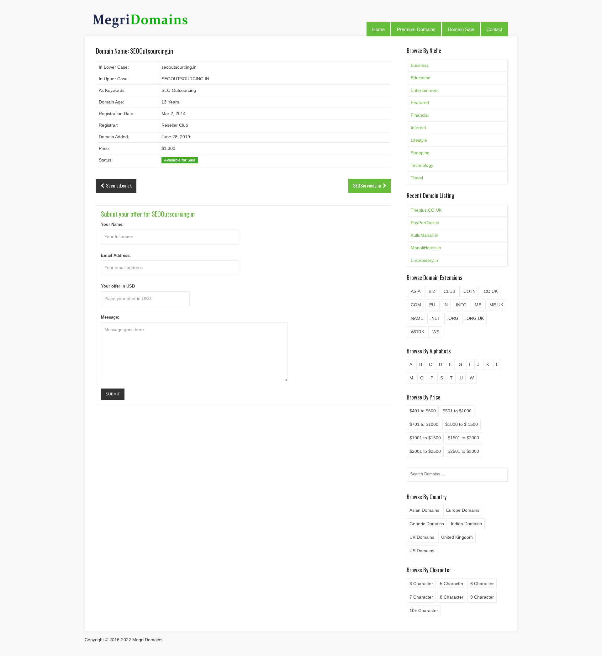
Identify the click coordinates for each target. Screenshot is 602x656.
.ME (477, 304)
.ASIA (414, 291)
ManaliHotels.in (426, 247)
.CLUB (448, 291)
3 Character (421, 583)
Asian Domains (424, 510)
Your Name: (112, 224)
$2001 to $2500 (425, 451)
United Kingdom (457, 537)
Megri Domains (147, 639)
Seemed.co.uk (119, 185)
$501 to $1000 (457, 410)
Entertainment (425, 90)
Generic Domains (426, 523)
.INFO (461, 304)
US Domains (421, 550)
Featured (420, 102)
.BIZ (431, 291)
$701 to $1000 (423, 424)
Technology (422, 165)
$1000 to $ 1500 (461, 424)
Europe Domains (462, 510)
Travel (417, 177)
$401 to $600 (422, 410)
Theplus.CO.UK (426, 210)
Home (378, 29)
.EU (431, 304)
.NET (435, 318)
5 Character (451, 583)
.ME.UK (495, 304)
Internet (418, 127)
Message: (110, 317)
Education (420, 77)
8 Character (451, 597)
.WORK (416, 331)
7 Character (421, 597)
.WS (435, 331)
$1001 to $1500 (425, 437)
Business (420, 65)
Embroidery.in (424, 260)
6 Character (482, 583)
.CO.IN (469, 291)
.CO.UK (490, 291)
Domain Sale (461, 29)
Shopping (420, 152)
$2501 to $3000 (463, 451)
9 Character (482, 597)
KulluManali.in (424, 235)
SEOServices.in (367, 185)
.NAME (416, 318)
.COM (415, 304)
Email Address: (116, 255)
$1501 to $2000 (463, 437)
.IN (445, 304)
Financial (420, 115)
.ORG (452, 318)
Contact (494, 29)
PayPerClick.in (425, 222)
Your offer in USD (118, 286)
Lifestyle (419, 140)
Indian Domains (466, 523)
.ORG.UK (474, 318)
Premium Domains (416, 29)
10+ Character (423, 610)
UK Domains (421, 537)
